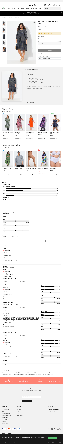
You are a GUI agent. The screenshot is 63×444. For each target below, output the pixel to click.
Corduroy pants (14, 372)
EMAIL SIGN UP (58, 1)
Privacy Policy (4, 442)
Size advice (4, 421)
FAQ (3, 411)
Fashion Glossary (5, 423)
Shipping (26, 442)
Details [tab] (28, 72)
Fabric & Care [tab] (34, 71)
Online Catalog (5, 417)
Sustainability (20, 415)
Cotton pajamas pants (6, 374)
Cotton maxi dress (38, 372)
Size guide (59, 41)
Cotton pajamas (30, 372)
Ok (52, 437)
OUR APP (51, 1)
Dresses (10, 17)
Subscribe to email (6, 413)
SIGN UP (27, 400)
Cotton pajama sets (22, 372)
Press (18, 411)
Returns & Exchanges (18, 442)
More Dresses (16, 17)
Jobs (18, 413)
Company (19, 409)
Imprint (10, 442)
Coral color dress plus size (30, 374)
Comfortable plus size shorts (18, 374)
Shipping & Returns (41, 53)
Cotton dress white (46, 372)
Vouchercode (4, 419)
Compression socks (6, 372)
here (15, 438)
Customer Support (6, 409)
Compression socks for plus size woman (44, 374)
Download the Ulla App (6, 415)
